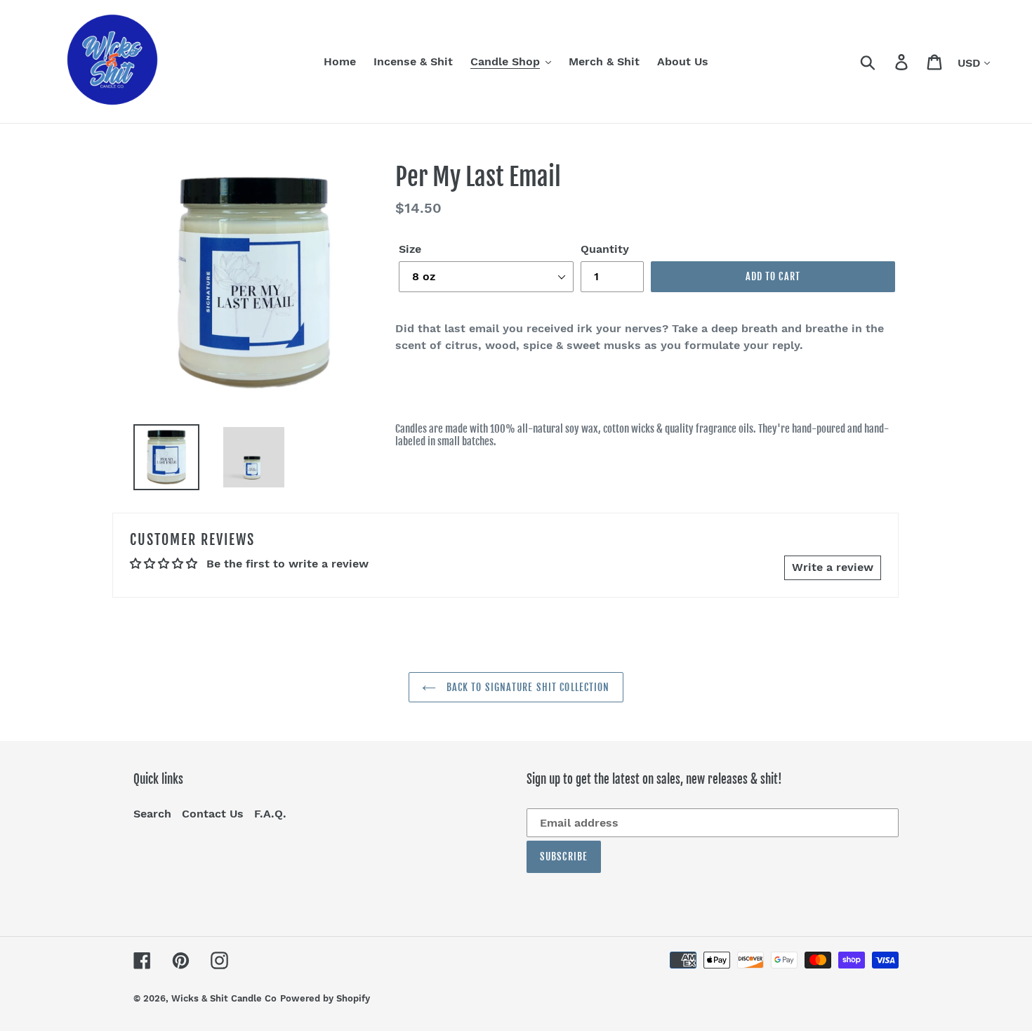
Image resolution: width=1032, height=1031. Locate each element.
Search (152, 813)
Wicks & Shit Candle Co (224, 998)
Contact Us (213, 813)
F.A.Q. (270, 813)
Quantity (605, 249)
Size (410, 249)
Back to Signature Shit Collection (526, 687)
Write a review (832, 567)
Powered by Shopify (325, 998)
